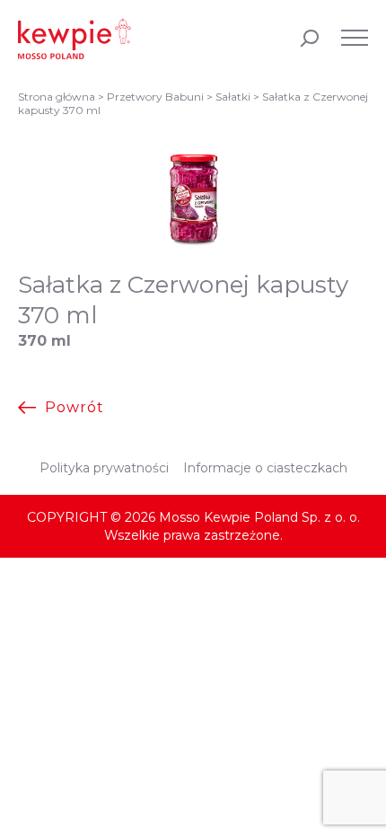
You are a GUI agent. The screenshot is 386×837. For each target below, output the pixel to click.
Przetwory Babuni (155, 96)
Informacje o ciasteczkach (265, 468)
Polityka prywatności (104, 468)
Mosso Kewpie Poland (74, 38)
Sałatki (232, 96)
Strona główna (56, 96)
